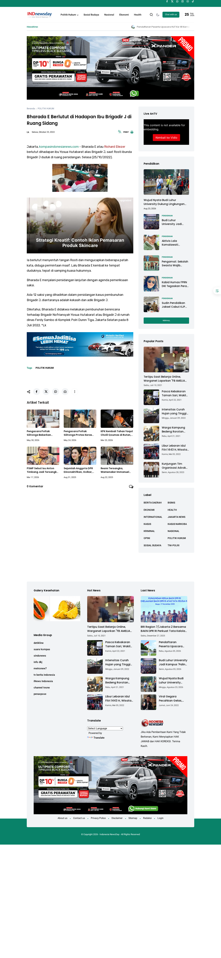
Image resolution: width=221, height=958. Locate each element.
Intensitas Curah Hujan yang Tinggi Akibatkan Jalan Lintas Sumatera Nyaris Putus (174, 411)
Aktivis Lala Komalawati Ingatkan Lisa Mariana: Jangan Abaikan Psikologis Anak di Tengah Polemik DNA (174, 243)
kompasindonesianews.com (59, 147)
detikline (39, 642)
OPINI (147, 538)
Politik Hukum (68, 14)
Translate (99, 737)
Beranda (31, 108)
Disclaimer (117, 818)
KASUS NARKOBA (177, 523)
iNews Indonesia (43, 681)
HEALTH (172, 509)
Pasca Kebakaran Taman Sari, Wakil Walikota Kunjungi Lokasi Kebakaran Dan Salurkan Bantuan (174, 393)
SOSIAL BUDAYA (152, 545)
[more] (74, 391)
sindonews (40, 655)
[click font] (120, 133)
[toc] (217, 290)
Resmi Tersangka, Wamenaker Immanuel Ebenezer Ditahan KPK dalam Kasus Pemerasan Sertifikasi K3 (116, 470)
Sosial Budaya (91, 14)
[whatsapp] (177, 1)
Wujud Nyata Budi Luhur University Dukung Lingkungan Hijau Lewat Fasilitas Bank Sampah (164, 202)
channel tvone (42, 687)
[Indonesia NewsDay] (39, 14)
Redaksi (147, 818)
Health (137, 14)
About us (62, 818)
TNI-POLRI (173, 545)
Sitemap (132, 818)
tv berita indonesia (44, 674)
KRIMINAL (149, 531)
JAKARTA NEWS (176, 516)
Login (160, 818)
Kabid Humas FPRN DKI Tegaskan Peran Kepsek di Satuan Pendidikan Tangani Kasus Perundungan (175, 284)
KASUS (147, 523)
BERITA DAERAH (153, 502)
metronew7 (40, 668)
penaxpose (40, 693)
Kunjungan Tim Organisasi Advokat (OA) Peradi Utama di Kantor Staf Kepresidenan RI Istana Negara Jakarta (175, 466)
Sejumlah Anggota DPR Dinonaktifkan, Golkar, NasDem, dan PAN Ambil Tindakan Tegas (79, 470)
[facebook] (167, 1)
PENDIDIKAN (167, 215)
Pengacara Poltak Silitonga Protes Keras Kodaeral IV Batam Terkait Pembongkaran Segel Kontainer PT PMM (79, 433)
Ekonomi (124, 14)
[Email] (65, 391)
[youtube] (187, 1)
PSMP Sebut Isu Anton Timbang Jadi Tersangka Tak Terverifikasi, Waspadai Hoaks (42, 470)
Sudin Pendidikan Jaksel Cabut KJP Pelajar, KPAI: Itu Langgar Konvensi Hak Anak (174, 305)
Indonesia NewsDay (109, 834)
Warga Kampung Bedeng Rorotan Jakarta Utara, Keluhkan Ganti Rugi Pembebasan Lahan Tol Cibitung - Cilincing (175, 429)
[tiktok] (193, 1)
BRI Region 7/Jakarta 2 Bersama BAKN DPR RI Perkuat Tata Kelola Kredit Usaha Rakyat (163, 629)
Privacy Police (98, 818)
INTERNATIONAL (153, 516)
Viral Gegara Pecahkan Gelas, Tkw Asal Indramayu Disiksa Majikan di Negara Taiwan (173, 698)
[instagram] (182, 1)
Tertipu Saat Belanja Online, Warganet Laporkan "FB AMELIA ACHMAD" (164, 379)
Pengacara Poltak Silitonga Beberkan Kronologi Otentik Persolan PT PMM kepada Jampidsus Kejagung (43, 433)
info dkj (38, 662)
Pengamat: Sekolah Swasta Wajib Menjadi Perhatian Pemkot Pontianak (175, 263)
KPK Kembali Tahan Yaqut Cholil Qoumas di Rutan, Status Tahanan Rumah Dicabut (117, 433)
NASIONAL (173, 531)
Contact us (79, 818)
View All (166, 320)
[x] (172, 1)
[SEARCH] (151, 14)
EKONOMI (149, 509)
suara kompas (42, 649)
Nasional (109, 14)
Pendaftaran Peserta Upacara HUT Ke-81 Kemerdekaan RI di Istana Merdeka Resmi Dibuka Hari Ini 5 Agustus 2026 (142, 26)
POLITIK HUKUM (46, 108)
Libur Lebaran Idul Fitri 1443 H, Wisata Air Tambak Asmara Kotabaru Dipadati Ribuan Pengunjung (175, 448)
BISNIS (171, 502)
